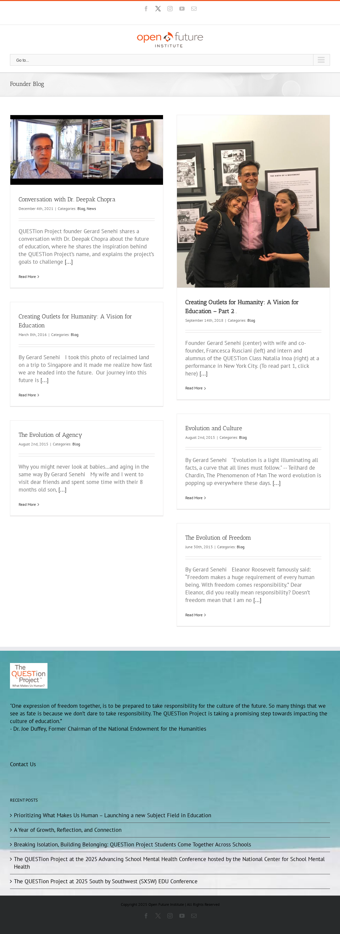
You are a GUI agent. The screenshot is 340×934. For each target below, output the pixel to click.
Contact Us (23, 764)
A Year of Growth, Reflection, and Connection (68, 830)
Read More (27, 276)
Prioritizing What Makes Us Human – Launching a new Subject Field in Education (112, 815)
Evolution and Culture (213, 428)
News (91, 208)
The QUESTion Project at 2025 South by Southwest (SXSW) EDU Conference (106, 881)
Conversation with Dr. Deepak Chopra (67, 199)
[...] (69, 261)
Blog (81, 208)
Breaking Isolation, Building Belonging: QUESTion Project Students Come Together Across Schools (132, 844)
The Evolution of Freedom (218, 537)
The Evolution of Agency (50, 434)
